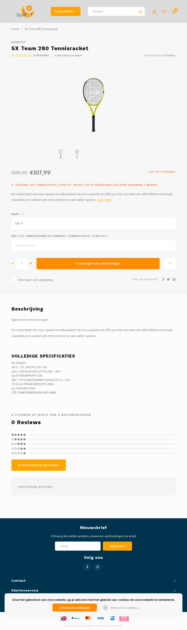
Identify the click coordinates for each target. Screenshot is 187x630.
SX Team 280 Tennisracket (41, 29)
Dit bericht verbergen (74, 607)
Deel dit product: (145, 279)
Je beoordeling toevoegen (68, 55)
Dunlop (18, 42)
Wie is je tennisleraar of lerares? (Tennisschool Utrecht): (59, 236)
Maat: (17, 214)
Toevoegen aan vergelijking (35, 280)
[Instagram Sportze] (97, 567)
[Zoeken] (140, 11)
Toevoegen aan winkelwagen (97, 263)
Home (15, 29)
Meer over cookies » (125, 607)
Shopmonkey (115, 625)
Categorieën (64, 11)
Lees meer (104, 200)
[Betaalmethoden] (63, 618)
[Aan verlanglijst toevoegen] (170, 263)
